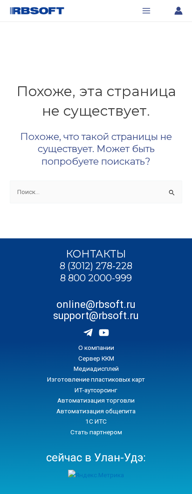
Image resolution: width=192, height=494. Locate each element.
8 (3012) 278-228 (96, 265)
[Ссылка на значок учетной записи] (178, 11)
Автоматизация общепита (96, 411)
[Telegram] (88, 332)
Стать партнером (96, 432)
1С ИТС (96, 421)
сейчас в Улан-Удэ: (96, 457)
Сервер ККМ (96, 358)
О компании (96, 347)
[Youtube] (104, 332)
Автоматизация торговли (96, 400)
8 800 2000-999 (96, 278)
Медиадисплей (96, 368)
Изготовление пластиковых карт (96, 379)
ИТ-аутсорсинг (96, 390)
